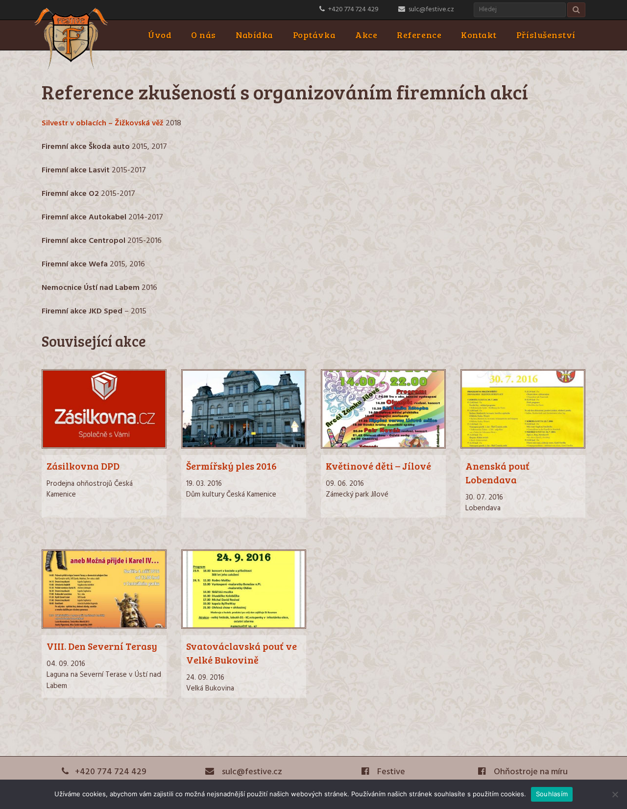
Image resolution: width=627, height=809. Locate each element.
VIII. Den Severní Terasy (102, 646)
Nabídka (254, 35)
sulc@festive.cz (431, 9)
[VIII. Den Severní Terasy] (104, 626)
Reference (419, 35)
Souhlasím (552, 794)
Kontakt (479, 35)
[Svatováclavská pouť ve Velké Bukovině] (243, 626)
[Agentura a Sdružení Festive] (71, 68)
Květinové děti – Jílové (378, 466)
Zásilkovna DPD (83, 466)
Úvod (159, 35)
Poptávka (314, 35)
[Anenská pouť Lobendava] (522, 446)
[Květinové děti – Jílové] (383, 446)
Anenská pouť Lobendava (497, 472)
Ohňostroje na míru (530, 772)
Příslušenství (546, 35)
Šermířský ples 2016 (231, 466)
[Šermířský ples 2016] (243, 446)
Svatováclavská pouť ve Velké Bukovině (241, 652)
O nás (203, 35)
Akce (366, 35)
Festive (390, 772)
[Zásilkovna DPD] (104, 446)
